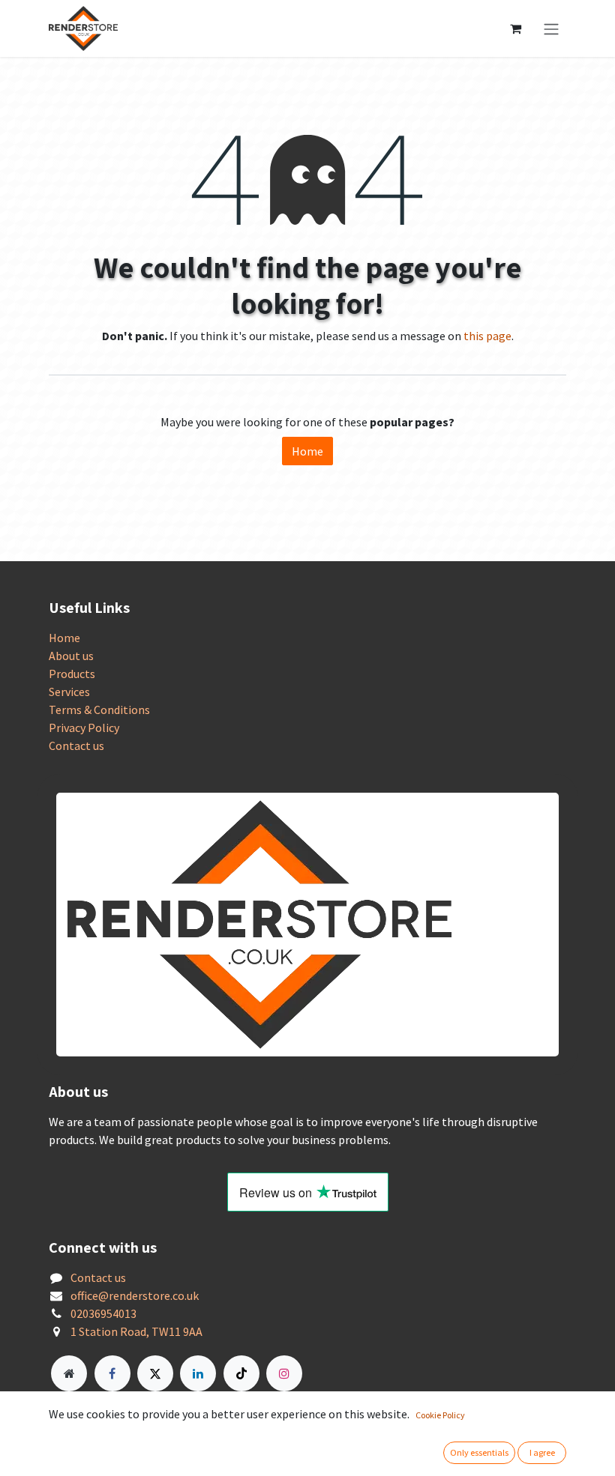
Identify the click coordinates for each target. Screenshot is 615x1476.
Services (69, 691)
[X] (155, 1373)
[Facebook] (112, 1373)
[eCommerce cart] (515, 28)
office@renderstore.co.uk (134, 1295)
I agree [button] (542, 1452)
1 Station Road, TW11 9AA (136, 1331)
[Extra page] (69, 1373)
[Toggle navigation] (551, 28)
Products (72, 673)
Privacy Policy (84, 727)
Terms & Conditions (99, 709)
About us (71, 655)
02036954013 (103, 1313)
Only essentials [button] (479, 1452)
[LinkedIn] (198, 1373)
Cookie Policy (440, 1415)
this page (488, 335)
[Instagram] (284, 1373)
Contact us (76, 745)
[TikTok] (242, 1373)
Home (307, 451)
